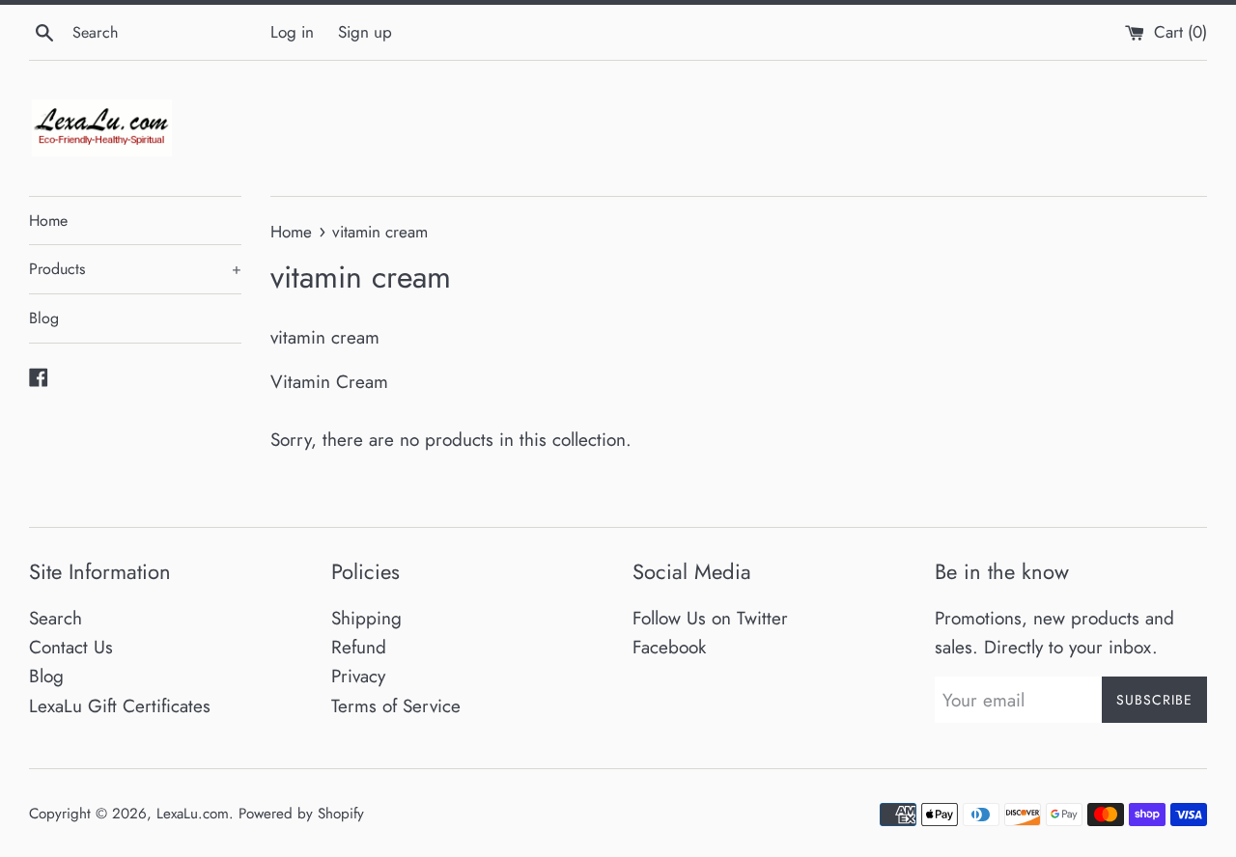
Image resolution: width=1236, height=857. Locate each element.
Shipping (366, 618)
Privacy (358, 676)
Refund (358, 647)
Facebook (669, 647)
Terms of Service (396, 706)
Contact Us (71, 647)
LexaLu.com (192, 813)
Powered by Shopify (301, 813)
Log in (292, 31)
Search (55, 618)
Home (48, 220)
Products (135, 269)
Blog (44, 318)
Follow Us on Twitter (710, 618)
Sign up (365, 31)
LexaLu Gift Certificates (120, 706)
